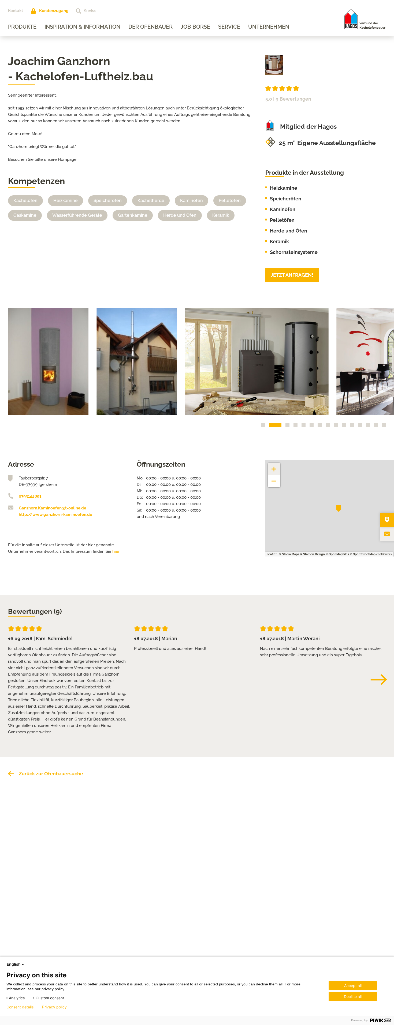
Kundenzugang (54, 10)
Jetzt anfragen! (292, 275)
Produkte (22, 27)
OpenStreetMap (364, 554)
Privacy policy (54, 1007)
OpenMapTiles (339, 554)
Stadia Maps (290, 554)
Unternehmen (268, 27)
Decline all (353, 996)
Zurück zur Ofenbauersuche (51, 773)
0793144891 (30, 496)
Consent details (20, 1007)
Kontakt (15, 10)
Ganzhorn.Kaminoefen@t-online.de (52, 508)
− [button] (274, 478)
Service (229, 27)
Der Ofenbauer (150, 27)
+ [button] (274, 466)
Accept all (353, 985)
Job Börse (195, 27)
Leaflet (272, 554)
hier (116, 551)
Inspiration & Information (82, 27)
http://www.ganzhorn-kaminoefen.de (55, 514)
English (14, 964)
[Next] (381, 679)
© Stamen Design (312, 554)
